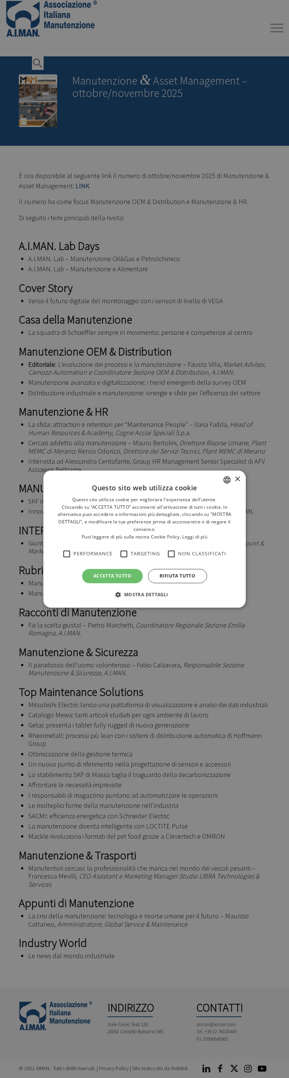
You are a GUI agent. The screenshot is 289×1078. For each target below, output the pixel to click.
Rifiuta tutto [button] (177, 576)
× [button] (237, 479)
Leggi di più (194, 537)
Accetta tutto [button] (112, 576)
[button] (144, 594)
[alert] (144, 539)
